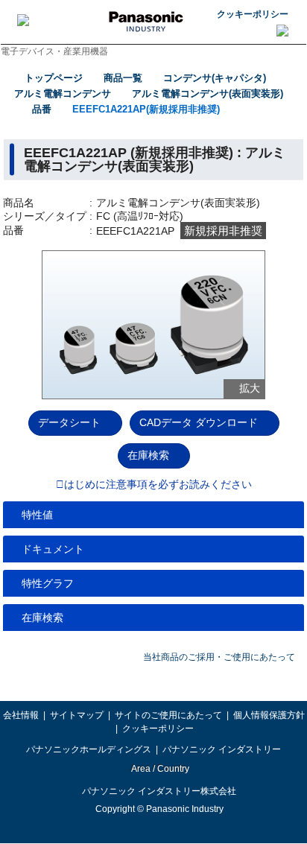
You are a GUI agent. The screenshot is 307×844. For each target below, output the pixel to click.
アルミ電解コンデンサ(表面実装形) (207, 93)
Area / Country (159, 769)
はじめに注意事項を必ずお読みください (158, 485)
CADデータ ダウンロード (198, 422)
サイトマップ (77, 715)
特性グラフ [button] (48, 583)
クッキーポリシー (252, 14)
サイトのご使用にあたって (168, 715)
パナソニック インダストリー (221, 749)
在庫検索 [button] (42, 617)
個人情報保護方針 (269, 715)
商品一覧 (123, 77)
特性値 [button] (37, 515)
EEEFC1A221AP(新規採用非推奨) (146, 109)
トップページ (54, 77)
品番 (41, 109)
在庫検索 (148, 455)
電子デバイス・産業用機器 (54, 51)
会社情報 (21, 715)
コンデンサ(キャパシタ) (214, 77)
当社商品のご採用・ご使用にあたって (219, 657)
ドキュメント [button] (53, 549)
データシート (69, 422)
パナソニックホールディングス (88, 749)
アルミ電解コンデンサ (62, 93)
